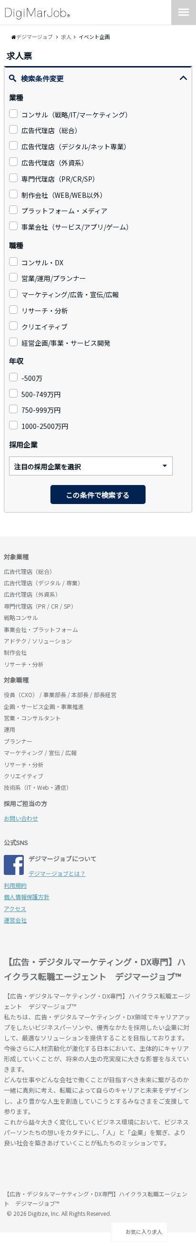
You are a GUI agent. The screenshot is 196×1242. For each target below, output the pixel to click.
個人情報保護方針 (26, 897)
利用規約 (15, 885)
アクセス (15, 908)
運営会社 (15, 920)
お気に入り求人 (143, 1231)
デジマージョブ (58, 1169)
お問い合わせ (21, 818)
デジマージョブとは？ (57, 873)
